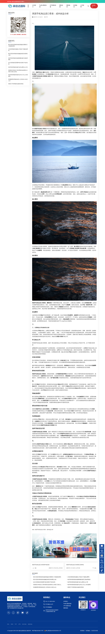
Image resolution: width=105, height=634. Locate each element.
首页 (28, 6)
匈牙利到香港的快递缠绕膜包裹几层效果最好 (18, 58)
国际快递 (61, 6)
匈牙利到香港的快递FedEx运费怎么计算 (18, 67)
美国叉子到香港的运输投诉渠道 (15, 83)
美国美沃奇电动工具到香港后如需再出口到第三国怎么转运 (18, 70)
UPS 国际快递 (67, 605)
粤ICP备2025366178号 (37, 630)
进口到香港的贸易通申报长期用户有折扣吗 (18, 63)
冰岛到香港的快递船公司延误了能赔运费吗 (18, 49)
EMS (12, 624)
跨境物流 (75, 6)
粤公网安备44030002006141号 (53, 630)
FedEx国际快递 (43, 6)
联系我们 (93, 6)
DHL (8, 624)
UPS (19, 624)
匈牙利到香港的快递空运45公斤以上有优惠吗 (18, 75)
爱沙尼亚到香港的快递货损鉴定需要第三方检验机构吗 (18, 45)
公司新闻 (82, 6)
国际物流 (68, 6)
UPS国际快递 (53, 6)
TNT (16, 624)
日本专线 (24, 624)
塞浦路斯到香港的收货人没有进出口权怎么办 (18, 79)
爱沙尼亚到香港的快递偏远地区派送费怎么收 (18, 54)
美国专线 (30, 624)
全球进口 (34, 6)
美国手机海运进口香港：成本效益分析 (44, 529)
